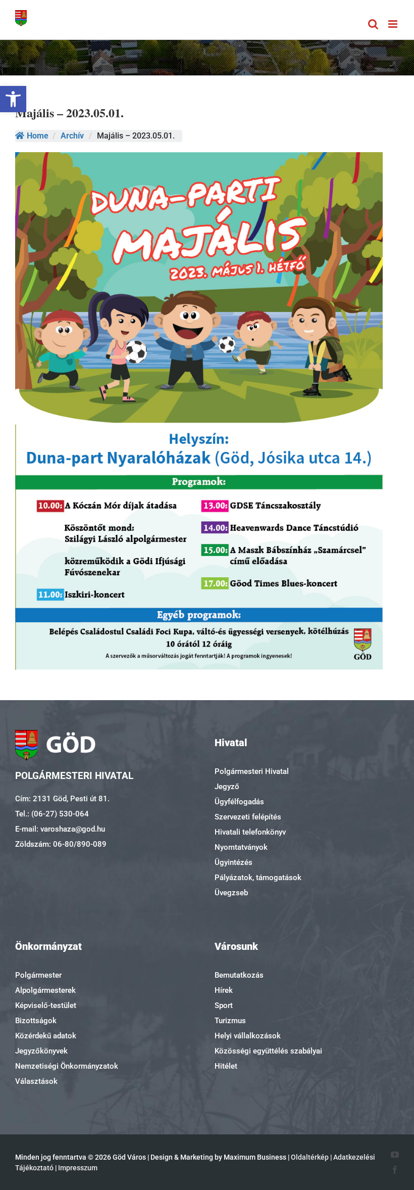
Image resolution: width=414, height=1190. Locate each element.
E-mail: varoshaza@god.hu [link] (60, 829)
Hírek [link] (224, 990)
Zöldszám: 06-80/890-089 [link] (61, 844)
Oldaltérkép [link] (310, 1157)
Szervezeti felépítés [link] (248, 816)
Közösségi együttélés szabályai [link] (268, 1051)
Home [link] (37, 136)
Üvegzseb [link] (231, 892)
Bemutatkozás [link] (239, 975)
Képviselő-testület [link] (45, 1005)
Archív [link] (72, 136)
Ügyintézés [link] (233, 862)
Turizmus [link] (230, 1020)
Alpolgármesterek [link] (45, 990)
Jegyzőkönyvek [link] (41, 1051)
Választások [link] (36, 1081)
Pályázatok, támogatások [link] (258, 877)
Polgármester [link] (38, 975)
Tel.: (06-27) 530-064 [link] (52, 813)
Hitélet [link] (226, 1066)
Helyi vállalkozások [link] (248, 1035)
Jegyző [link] (227, 786)
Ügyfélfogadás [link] (239, 801)
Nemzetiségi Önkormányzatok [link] (66, 1066)
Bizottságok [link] (36, 1020)
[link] (13, 99)
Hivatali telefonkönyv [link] (250, 832)
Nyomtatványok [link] (241, 847)
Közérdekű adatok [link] (45, 1035)
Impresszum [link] (77, 1168)
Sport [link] (224, 1005)
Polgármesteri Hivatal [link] (252, 771)
